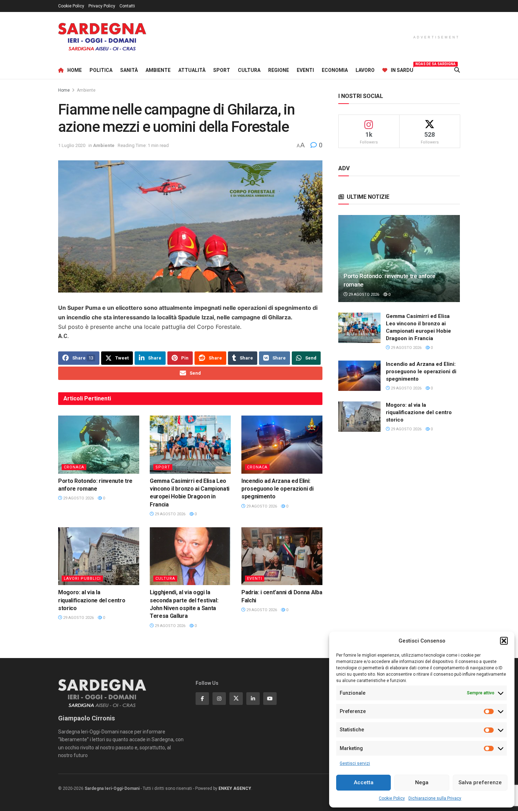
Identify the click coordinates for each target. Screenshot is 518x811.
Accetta (364, 782)
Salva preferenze (480, 782)
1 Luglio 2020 (71, 145)
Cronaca (74, 467)
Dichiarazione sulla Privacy (434, 798)
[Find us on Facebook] (202, 698)
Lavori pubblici (82, 578)
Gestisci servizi (355, 763)
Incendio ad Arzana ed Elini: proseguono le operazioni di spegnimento (277, 489)
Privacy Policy (101, 6)
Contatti (127, 6)
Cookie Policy (392, 798)
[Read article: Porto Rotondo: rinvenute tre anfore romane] (98, 444)
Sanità (129, 70)
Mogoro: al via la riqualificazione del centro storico (91, 600)
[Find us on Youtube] (270, 698)
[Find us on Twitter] (236, 698)
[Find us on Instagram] (219, 698)
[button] (503, 640)
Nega (421, 782)
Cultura (249, 70)
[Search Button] (457, 70)
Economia (335, 70)
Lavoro (365, 70)
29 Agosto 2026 (78, 498)
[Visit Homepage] (102, 37)
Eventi (305, 70)
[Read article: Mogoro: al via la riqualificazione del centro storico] (98, 556)
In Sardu (402, 69)
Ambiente (158, 70)
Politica (101, 70)
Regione (278, 70)
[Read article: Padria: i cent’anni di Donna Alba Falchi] (281, 556)
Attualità (191, 70)
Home (74, 70)
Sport (221, 70)
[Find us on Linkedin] (253, 698)
